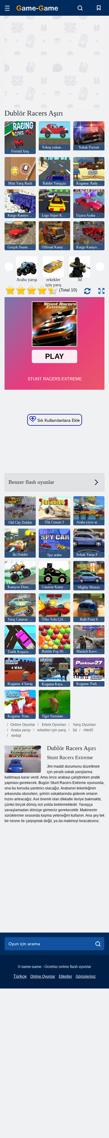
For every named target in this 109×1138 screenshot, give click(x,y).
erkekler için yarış (51, 730)
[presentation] (9, 266)
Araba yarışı (20, 730)
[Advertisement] (82, 61)
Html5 (88, 730)
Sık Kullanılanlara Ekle (58, 420)
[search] (97, 943)
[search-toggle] (80, 8)
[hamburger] (7, 8)
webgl (15, 735)
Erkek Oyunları (53, 725)
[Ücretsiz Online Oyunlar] (37, 8)
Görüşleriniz (86, 976)
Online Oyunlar (22, 725)
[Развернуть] (101, 291)
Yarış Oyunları (84, 725)
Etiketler (65, 976)
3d (74, 730)
